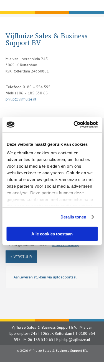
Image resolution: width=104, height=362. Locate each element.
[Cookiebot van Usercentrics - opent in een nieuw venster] (74, 124)
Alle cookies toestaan (52, 233)
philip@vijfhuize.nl (21, 99)
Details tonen (73, 217)
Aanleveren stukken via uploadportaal (45, 277)
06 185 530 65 (40, 339)
